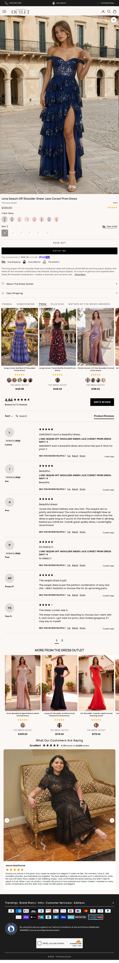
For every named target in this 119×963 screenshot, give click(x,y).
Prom (42, 304)
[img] (112, 207)
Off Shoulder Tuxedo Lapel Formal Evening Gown (96, 714)
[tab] (104, 416)
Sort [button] (8, 416)
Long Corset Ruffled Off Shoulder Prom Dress (19, 369)
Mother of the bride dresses (89, 304)
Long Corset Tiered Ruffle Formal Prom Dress (57, 369)
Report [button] (75, 456)
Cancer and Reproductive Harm (44, 930)
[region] (59, 820)
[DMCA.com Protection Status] (77, 917)
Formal (7, 304)
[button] (58, 375)
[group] (21, 400)
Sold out (59, 242)
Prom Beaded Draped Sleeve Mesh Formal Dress (23, 714)
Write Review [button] (102, 402)
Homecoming (26, 304)
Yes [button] (69, 456)
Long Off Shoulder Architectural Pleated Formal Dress (59, 714)
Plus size (57, 304)
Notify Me (59, 250)
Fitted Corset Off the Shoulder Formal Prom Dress (95, 369)
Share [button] (82, 456)
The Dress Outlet (9, 203)
